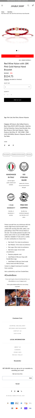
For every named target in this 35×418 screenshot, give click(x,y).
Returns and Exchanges (17, 328)
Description (6, 154)
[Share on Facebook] (5, 145)
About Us (17, 347)
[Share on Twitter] (9, 145)
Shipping (6, 79)
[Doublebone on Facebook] (11, 391)
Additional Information (18, 154)
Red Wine (10, 11)
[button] (16, 50)
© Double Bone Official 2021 (15, 395)
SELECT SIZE (7, 83)
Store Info (17, 352)
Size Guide (17, 333)
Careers (17, 349)
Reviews (29, 154)
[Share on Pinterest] (13, 145)
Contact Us (17, 331)
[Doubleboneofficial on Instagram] (14, 391)
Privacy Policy (17, 355)
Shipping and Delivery (17, 325)
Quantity (6, 91)
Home (2, 11)
